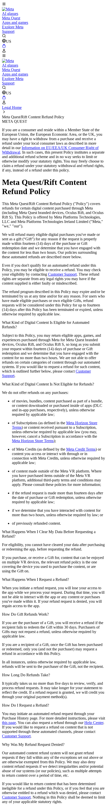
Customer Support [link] (62, 274)
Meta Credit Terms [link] (81, 449)
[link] (8, 9)
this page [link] (9, 723)
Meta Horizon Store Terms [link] (33, 441)
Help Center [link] (93, 723)
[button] (53, 4)
